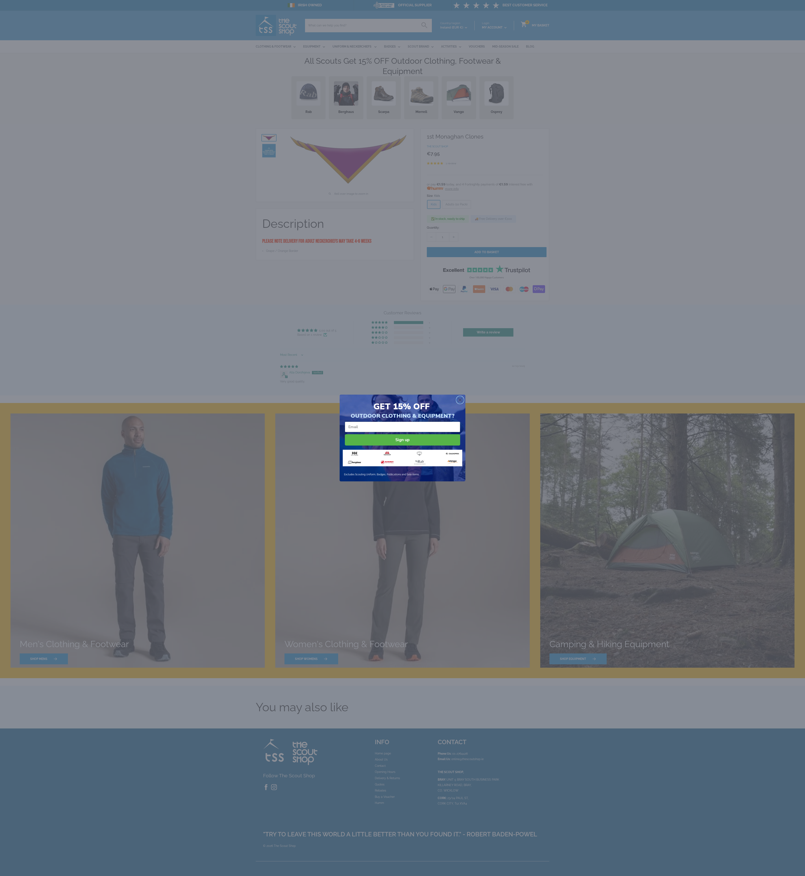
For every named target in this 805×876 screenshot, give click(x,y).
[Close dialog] (460, 400)
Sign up (402, 440)
